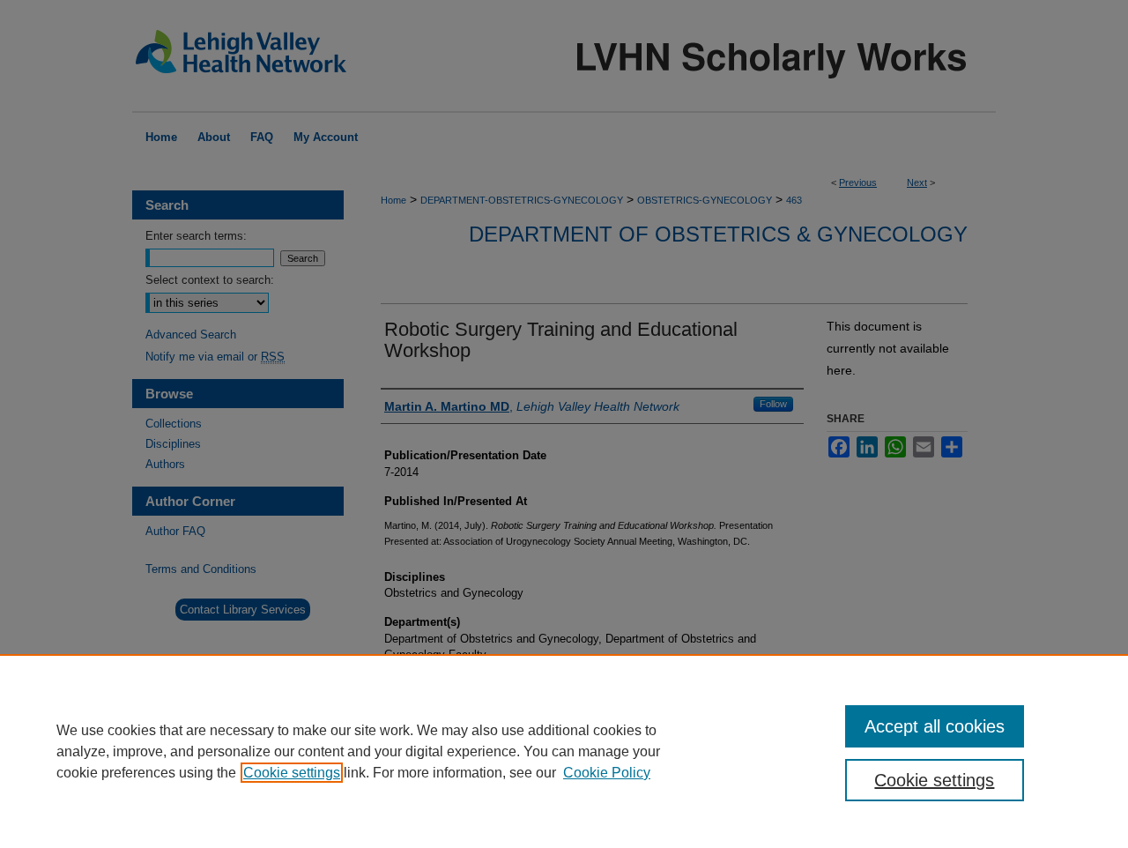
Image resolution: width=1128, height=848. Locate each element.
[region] (564, 751)
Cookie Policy (606, 772)
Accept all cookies (935, 726)
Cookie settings (291, 772)
